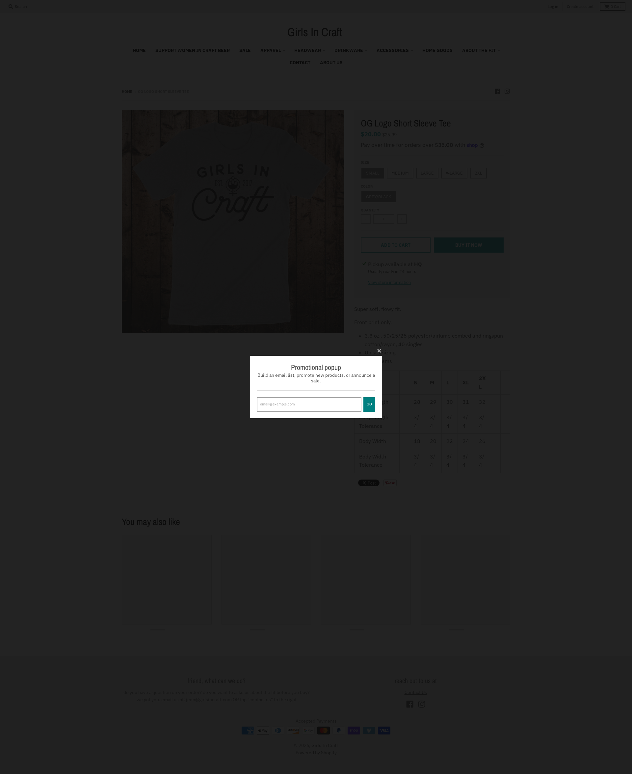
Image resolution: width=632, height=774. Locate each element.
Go (369, 404)
